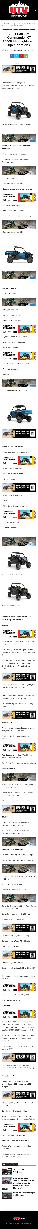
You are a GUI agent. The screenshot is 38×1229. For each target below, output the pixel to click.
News (10, 29)
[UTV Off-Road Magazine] (3, 50)
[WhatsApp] (26, 56)
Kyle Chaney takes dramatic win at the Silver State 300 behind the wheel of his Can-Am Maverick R (23, 1183)
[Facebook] (12, 56)
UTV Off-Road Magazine (14, 50)
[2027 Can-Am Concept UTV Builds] (7, 1171)
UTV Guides (16, 29)
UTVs (8, 23)
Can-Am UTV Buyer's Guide (27, 29)
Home (4, 23)
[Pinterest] (21, 56)
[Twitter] (16, 56)
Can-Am (14, 23)
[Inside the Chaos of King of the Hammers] (7, 1195)
